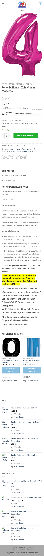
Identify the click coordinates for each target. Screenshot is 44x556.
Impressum (23, 547)
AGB (31, 547)
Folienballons (26, 149)
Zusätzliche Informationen (14, 176)
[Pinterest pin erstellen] (21, 157)
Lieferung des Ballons (7, 113)
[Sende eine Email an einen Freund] (17, 157)
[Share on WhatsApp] (4, 157)
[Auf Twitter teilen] (12, 157)
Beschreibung (8, 171)
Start (4, 84)
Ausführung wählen (10, 370)
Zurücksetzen (37, 110)
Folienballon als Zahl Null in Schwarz (10, 361)
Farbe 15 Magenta (24, 84)
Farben (12, 84)
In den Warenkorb (25, 135)
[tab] (22, 171)
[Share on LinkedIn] (25, 157)
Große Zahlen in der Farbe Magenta (22, 151)
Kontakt (14, 547)
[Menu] (3, 4)
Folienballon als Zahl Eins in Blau (31, 361)
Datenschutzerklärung (22, 549)
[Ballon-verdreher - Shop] (22, 4)
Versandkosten (23, 108)
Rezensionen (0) (8, 181)
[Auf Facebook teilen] (8, 157)
